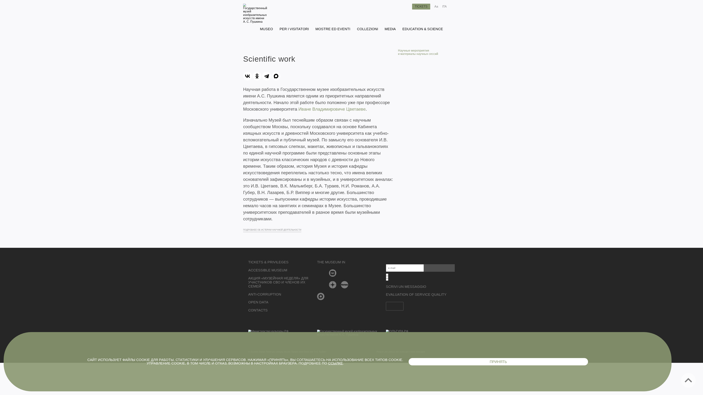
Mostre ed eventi (332, 29)
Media (390, 29)
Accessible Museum (267, 270)
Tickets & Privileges (268, 262)
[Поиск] (406, 7)
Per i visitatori (294, 29)
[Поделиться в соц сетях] (455, 7)
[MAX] (276, 76)
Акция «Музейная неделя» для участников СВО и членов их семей (278, 282)
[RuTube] (344, 284)
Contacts (258, 310)
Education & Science (422, 29)
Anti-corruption (264, 294)
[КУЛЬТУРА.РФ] (420, 331)
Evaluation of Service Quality (416, 294)
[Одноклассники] (257, 76)
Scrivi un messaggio (406, 287)
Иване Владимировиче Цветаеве (332, 109)
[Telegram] (266, 76)
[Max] (321, 296)
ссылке (335, 363)
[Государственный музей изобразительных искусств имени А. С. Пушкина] (255, 21)
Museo (266, 29)
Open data (258, 302)
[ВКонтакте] (247, 76)
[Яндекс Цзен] (332, 284)
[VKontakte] (332, 273)
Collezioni (367, 29)
